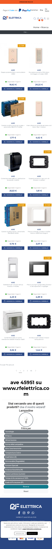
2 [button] (23, 371)
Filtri (25, 32)
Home (36, 27)
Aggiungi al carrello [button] (14, 88)
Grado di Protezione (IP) (14, 482)
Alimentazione (10, 440)
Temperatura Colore (13, 453)
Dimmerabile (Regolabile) (15, 461)
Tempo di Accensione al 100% (16, 478)
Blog (41, 10)
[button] (35, 371)
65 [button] (31, 371)
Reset (26, 491)
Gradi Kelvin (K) (11, 457)
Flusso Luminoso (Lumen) (15, 474)
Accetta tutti (32, 533)
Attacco (8, 436)
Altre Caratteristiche (13, 449)
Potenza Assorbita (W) (14, 470)
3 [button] (27, 371)
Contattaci (34, 10)
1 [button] (20, 371)
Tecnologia (9, 432)
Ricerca (44, 27)
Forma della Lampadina (14, 444)
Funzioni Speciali (11, 465)
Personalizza (20, 533)
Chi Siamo (47, 10)
